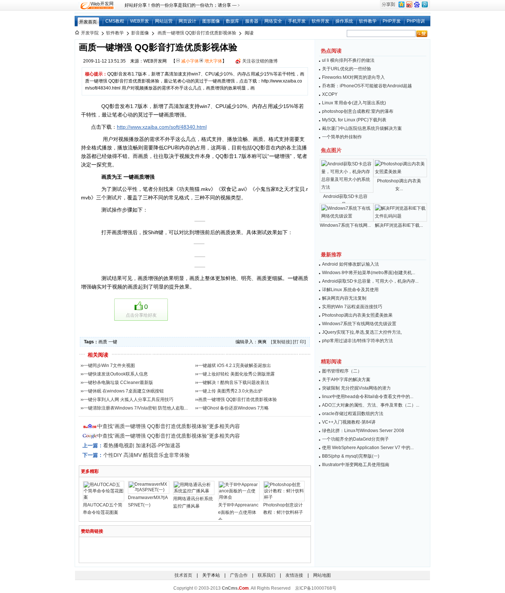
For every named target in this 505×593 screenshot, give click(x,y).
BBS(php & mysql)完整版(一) (350, 456)
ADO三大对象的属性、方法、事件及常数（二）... (370, 405)
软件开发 (320, 21)
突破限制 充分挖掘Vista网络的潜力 (356, 388)
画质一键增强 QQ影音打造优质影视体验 (196, 33)
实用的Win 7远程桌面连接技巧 (352, 306)
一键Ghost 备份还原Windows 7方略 (233, 408)
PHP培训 (416, 21)
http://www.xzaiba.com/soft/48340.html (162, 127)
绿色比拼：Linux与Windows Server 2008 (363, 430)
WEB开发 (139, 21)
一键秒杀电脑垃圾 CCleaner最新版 (118, 382)
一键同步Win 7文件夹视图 (109, 365)
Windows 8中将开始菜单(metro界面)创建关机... (368, 272)
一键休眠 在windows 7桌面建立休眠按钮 (124, 391)
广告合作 (239, 575)
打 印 (299, 341)
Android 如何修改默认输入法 (350, 264)
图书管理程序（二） (342, 371)
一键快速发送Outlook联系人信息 (116, 374)
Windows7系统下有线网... (345, 225)
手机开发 (297, 21)
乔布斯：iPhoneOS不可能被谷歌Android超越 (367, 85)
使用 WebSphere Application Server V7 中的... (368, 447)
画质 (102, 341)
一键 (112, 341)
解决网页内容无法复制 (344, 298)
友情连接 (294, 575)
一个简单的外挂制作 (342, 136)
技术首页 (183, 575)
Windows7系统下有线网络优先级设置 (359, 323)
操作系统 (344, 21)
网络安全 (273, 21)
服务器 (251, 21)
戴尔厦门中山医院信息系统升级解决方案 (362, 128)
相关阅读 (98, 355)
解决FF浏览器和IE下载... (399, 225)
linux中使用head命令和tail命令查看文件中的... (367, 396)
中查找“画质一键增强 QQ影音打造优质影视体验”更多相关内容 (168, 426)
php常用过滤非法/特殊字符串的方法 (357, 340)
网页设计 (187, 21)
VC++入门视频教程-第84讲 (349, 422)
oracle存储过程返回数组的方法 (352, 413)
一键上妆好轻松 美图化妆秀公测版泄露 (236, 374)
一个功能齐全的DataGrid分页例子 (355, 439)
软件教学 (368, 21)
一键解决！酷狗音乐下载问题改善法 (233, 382)
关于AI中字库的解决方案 (346, 379)
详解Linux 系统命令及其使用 (350, 289)
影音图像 (140, 33)
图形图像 (211, 21)
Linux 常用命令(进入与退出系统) (354, 102)
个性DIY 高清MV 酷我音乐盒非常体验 (146, 455)
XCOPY (330, 94)
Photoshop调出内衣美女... (399, 184)
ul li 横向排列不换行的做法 (348, 60)
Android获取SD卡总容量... (345, 200)
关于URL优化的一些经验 (346, 68)
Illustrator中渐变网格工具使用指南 (355, 464)
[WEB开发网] (96, 5)
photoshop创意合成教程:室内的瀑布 (357, 111)
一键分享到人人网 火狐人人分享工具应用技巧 (128, 399)
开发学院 (90, 33)
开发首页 (88, 21)
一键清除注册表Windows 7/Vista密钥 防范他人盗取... (136, 408)
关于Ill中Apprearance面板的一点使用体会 (238, 512)
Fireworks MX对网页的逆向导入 (353, 77)
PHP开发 (392, 21)
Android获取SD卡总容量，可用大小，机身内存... (370, 281)
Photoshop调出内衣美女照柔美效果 (357, 315)
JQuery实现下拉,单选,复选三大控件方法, (362, 332)
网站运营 (164, 21)
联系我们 (266, 575)
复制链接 (281, 341)
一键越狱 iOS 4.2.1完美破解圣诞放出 (234, 365)
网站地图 (322, 575)
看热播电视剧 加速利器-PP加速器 (141, 445)
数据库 (232, 21)
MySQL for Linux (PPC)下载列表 (354, 119)
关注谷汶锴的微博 (260, 61)
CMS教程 (114, 21)
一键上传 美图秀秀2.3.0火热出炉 (230, 391)
